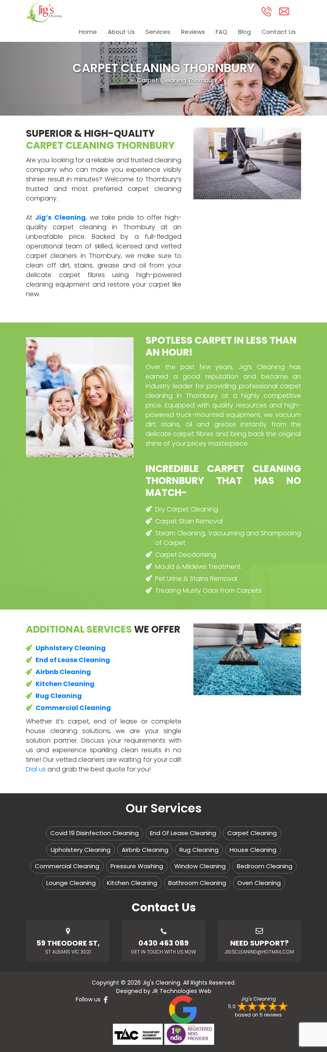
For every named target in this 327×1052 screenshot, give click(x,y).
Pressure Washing (136, 866)
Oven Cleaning (259, 883)
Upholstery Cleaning (80, 850)
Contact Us (279, 32)
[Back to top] (314, 1023)
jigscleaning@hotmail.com (259, 951)
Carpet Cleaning (252, 833)
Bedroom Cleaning (264, 866)
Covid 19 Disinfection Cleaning (94, 833)
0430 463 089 (163, 943)
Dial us (36, 769)
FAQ (221, 32)
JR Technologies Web (181, 991)
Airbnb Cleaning (145, 850)
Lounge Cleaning (71, 883)
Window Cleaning (200, 866)
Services (158, 32)
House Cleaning (253, 850)
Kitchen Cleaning (132, 883)
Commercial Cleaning (67, 866)
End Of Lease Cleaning (183, 833)
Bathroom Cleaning (197, 883)
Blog (244, 32)
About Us (121, 32)
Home (88, 32)
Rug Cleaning (199, 850)
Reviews (193, 32)
